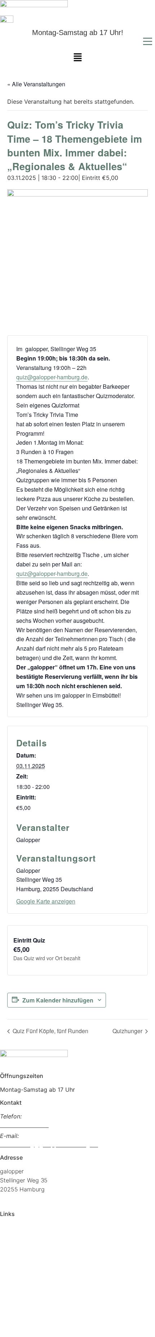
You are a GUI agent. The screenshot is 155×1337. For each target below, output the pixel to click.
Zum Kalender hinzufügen (57, 1000)
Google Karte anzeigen (45, 901)
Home (8, 1229)
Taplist (9, 1240)
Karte (7, 1252)
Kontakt (10, 1286)
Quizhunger (128, 1031)
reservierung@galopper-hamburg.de (49, 1144)
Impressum (14, 1298)
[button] (77, 42)
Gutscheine (15, 1275)
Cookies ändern (20, 1321)
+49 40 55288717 (24, 1125)
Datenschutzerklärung (29, 1310)
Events (9, 1263)
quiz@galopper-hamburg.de (52, 377)
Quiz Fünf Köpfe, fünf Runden (49, 1031)
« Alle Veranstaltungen (36, 84)
